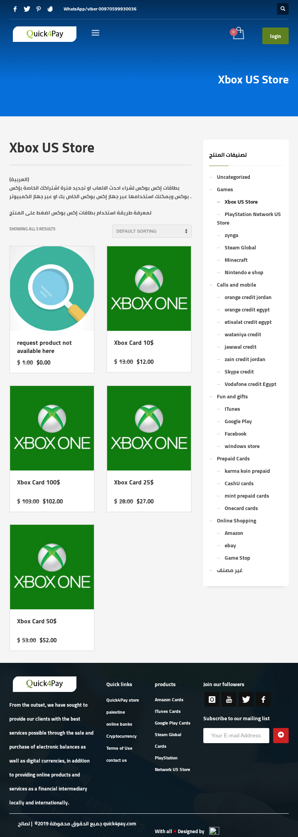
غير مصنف (230, 570)
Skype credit (239, 372)
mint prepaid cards (247, 496)
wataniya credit (243, 334)
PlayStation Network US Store (249, 218)
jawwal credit (240, 347)
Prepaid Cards (233, 458)
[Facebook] (15, 9)
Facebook (235, 434)
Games (225, 189)
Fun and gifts (232, 396)
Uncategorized (233, 177)
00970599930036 (118, 8)
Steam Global (240, 247)
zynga (231, 235)
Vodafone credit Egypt (250, 384)
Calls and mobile (236, 285)
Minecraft (236, 260)
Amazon (234, 533)
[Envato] (50, 9)
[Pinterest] (38, 9)
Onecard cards (241, 508)
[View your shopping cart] (238, 34)
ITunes (232, 409)
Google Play (238, 421)
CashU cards (239, 483)
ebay (230, 545)
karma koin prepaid (247, 471)
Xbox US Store (241, 202)
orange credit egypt (247, 309)
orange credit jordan (248, 297)
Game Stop (237, 558)
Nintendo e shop (244, 272)
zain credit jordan (245, 359)
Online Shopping (236, 520)
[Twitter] (27, 9)
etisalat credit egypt (248, 322)
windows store (242, 446)
